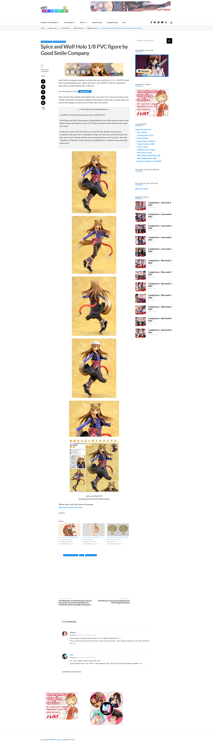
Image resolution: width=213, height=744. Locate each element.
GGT (42, 65)
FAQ (124, 22)
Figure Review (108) (146, 144)
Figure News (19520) (146, 141)
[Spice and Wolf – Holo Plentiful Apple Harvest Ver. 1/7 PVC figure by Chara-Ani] (69, 529)
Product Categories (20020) (149, 161)
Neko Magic (57, 740)
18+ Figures (68, 22)
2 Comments (47, 71)
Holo (81, 555)
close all (147, 129)
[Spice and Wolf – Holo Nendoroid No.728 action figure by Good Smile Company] (118, 529)
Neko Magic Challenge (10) (148, 155)
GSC (63, 513)
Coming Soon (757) (145, 135)
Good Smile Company (70, 555)
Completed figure (59, 41)
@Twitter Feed (141, 189)
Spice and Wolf (91, 555)
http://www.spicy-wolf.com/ (70, 507)
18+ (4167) (142, 132)
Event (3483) (142, 138)
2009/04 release (46, 41)
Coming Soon (97, 22)
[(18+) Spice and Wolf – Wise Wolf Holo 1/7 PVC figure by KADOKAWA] (94, 529)
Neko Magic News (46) (147, 158)
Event (82, 22)
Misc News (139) (144, 152)
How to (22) (142, 147)
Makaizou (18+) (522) (146, 150)
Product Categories (49, 22)
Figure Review (112, 22)
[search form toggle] (171, 23)
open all (138, 129)
